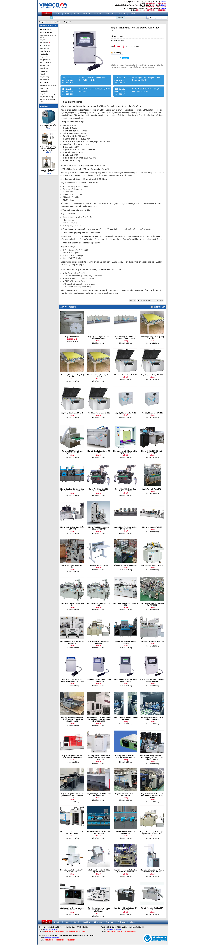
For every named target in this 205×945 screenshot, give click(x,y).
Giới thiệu (57, 13)
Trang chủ (46, 13)
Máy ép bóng (44, 54)
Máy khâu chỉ (44, 65)
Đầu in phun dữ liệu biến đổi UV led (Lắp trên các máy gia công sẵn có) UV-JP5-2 (152, 757)
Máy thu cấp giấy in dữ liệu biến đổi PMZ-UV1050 (99, 794)
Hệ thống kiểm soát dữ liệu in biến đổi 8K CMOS (152, 718)
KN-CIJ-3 (132, 300)
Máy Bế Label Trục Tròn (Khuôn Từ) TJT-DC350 (152, 604)
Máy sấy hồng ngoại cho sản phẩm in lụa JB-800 (98, 337)
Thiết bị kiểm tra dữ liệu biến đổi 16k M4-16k (125, 718)
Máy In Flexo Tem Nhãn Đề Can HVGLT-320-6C (125, 528)
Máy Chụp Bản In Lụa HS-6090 (125, 375)
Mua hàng (117, 53)
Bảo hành (86, 13)
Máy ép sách (44, 91)
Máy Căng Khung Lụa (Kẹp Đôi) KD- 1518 (72, 376)
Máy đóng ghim (45, 51)
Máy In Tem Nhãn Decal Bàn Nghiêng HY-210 (99, 490)
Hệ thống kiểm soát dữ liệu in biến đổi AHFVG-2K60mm (125, 756)
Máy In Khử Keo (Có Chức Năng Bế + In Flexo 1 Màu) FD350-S (72, 490)
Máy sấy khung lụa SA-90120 (125, 413)
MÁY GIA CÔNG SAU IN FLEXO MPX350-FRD (98, 833)
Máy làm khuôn (45, 48)
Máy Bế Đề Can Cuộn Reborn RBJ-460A (125, 642)
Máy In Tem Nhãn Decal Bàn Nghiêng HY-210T (125, 490)
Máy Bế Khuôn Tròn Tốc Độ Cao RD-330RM (72, 642)
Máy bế (42, 74)
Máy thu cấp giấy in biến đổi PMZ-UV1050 (125, 794)
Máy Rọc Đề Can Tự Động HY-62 (125, 565)
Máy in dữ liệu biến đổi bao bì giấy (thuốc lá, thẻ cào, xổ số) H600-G (152, 795)
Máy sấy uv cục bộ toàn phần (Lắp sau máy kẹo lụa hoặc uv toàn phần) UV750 (72, 719)
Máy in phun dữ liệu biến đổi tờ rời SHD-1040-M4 (72, 833)
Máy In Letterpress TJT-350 (152, 527)
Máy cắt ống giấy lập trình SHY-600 (152, 909)
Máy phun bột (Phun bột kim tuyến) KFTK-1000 (72, 452)
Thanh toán (110, 13)
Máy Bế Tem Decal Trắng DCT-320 (72, 566)
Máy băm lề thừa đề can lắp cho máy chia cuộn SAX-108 (152, 871)
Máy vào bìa (44, 71)
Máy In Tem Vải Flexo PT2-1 (152, 489)
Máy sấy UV (44, 68)
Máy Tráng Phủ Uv (46, 32)
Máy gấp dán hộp (45, 60)
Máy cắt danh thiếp (72, 337)
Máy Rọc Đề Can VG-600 (99, 565)
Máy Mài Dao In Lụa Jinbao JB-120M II (98, 452)
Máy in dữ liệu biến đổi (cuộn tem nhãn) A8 (152, 452)
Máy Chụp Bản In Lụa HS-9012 (152, 375)
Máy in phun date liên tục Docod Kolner (150, 300)
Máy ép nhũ (44, 88)
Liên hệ (132, 13)
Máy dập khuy (44, 80)
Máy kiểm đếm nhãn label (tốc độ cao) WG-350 (99, 871)
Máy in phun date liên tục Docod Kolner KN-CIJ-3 (125, 680)
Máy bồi (42, 40)
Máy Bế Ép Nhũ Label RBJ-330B (152, 641)
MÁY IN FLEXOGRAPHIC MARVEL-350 (125, 833)
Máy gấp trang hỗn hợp (47, 94)
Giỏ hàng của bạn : (157, 18)
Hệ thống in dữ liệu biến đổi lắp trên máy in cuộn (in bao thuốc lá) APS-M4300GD (99, 719)
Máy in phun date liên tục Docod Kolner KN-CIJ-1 (99, 680)
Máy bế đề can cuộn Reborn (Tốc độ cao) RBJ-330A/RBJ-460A (152, 833)
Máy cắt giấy (44, 43)
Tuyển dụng (122, 13)
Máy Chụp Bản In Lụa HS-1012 (72, 413)
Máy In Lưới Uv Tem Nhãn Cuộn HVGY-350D (72, 528)
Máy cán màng (45, 45)
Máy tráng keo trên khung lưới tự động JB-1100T (125, 452)
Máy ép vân (44, 57)
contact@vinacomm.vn (51, 929)
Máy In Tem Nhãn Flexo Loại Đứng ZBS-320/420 (98, 528)
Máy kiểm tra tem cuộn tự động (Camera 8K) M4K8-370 (125, 871)
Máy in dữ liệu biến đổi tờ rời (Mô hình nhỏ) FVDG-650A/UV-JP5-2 (72, 795)
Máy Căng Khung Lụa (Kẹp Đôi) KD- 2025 (98, 376)
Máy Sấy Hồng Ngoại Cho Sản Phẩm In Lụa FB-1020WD (125, 337)
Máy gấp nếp (44, 82)
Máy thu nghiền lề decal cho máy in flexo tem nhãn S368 (72, 909)
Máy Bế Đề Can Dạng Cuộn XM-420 (72, 604)
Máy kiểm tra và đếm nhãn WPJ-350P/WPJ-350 (72, 871)
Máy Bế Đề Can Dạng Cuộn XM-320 (98, 604)
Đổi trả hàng (98, 13)
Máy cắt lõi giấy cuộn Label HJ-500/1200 (125, 909)
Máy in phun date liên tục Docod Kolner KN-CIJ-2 (152, 680)
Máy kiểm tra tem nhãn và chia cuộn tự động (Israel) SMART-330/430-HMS (99, 909)
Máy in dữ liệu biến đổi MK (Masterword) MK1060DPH (72, 756)
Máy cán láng (44, 77)
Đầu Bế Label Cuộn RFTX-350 (152, 565)
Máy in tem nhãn (45, 62)
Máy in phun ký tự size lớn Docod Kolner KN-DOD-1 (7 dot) (72, 680)
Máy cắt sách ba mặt (46, 97)
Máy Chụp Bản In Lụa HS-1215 (99, 413)
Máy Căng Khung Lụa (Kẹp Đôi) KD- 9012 (152, 337)
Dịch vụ (67, 13)
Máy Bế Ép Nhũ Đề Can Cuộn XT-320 (125, 604)
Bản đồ (163, 2)
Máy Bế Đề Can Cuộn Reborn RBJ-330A (98, 642)
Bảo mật (76, 13)
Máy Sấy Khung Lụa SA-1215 (152, 413)
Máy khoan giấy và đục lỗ (48, 85)
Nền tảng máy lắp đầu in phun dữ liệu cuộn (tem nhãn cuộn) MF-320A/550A (99, 757)
